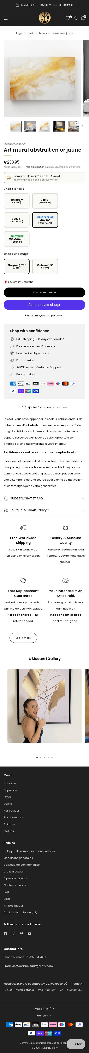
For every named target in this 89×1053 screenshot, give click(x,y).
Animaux (9, 824)
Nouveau (10, 783)
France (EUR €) (42, 1009)
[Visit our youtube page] (29, 934)
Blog (7, 899)
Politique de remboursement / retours (29, 851)
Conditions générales (18, 858)
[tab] (37, 757)
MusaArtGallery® (15, 144)
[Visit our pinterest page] (21, 934)
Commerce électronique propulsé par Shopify (44, 1043)
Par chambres (13, 817)
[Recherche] (76, 18)
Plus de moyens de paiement (44, 315)
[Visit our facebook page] (5, 934)
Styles (8, 797)
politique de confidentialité (22, 865)
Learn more (23, 637)
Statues (9, 831)
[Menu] (6, 18)
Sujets (8, 804)
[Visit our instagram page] (13, 934)
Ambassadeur (13, 906)
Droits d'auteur (13, 872)
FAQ (6, 892)
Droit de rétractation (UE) (20, 912)
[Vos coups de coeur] (68, 18)
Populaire (10, 790)
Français (42, 1015)
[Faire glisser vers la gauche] (7, 126)
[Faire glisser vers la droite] (81, 126)
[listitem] (45, 5)
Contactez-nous (15, 885)
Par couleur (11, 811)
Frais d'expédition (34, 167)
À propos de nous (16, 878)
